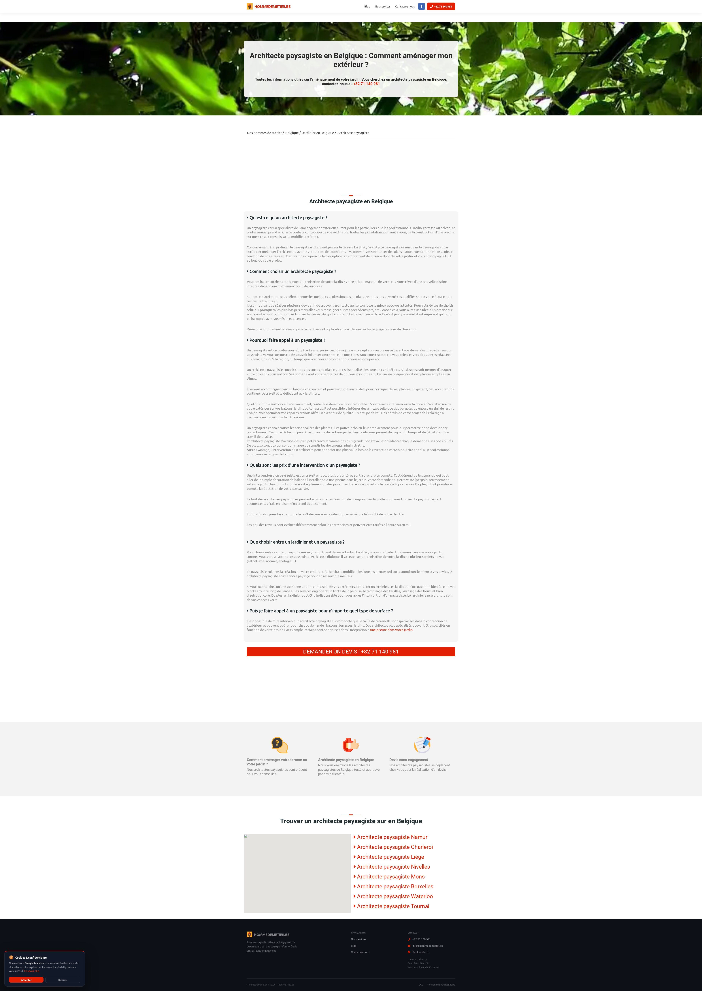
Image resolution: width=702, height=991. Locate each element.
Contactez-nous (405, 6)
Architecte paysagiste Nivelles (393, 866)
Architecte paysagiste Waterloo (394, 896)
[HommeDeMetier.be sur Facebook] (421, 6)
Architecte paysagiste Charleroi (394, 847)
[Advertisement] (351, 166)
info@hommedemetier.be (427, 946)
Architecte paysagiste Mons (390, 876)
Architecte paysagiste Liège (390, 857)
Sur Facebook (420, 952)
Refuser (62, 979)
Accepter (26, 979)
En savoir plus (31, 971)
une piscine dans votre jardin (391, 630)
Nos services (382, 6)
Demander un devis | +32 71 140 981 (351, 652)
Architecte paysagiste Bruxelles (394, 886)
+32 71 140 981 (443, 6)
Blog (367, 6)
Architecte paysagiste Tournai (392, 906)
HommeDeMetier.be (272, 6)
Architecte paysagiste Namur (391, 837)
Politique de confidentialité (441, 984)
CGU (421, 984)
